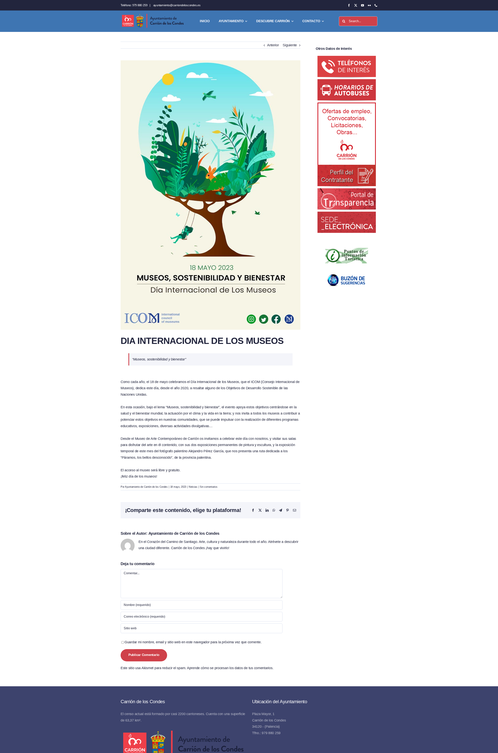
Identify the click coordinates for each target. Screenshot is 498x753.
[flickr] (369, 5)
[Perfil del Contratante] (346, 106)
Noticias (193, 486)
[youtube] (362, 5)
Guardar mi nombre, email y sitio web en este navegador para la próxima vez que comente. (193, 642)
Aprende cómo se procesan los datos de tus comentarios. (230, 668)
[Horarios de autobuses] (346, 82)
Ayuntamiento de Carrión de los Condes (146, 486)
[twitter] (355, 5)
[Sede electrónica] (346, 215)
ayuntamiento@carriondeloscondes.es (177, 5)
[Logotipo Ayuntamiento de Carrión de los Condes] (153, 15)
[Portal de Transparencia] (346, 191)
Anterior (273, 45)
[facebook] (348, 5)
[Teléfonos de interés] (346, 59)
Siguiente (290, 45)
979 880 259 (139, 5)
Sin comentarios (208, 486)
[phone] (375, 5)
